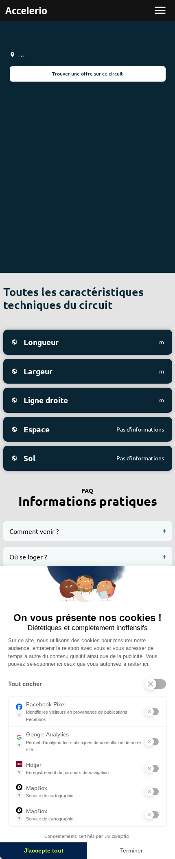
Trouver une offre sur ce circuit (87, 73)
